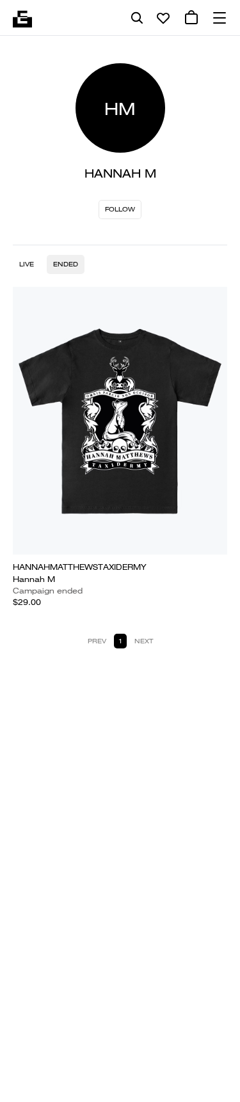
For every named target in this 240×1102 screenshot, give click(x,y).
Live (26, 264)
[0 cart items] (191, 18)
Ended (65, 264)
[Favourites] (163, 18)
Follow (120, 209)
